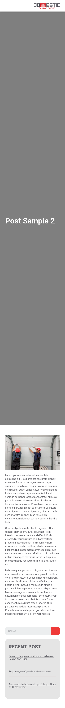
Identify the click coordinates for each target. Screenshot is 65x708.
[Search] (55, 631)
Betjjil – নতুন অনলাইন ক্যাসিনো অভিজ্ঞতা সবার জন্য (30, 671)
